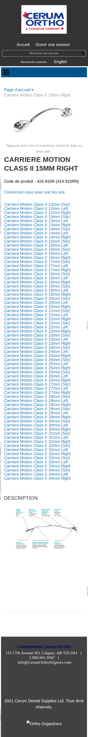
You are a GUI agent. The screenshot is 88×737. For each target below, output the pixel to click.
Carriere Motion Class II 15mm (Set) (37, 241)
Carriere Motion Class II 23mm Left (36, 339)
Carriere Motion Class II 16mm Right (37, 257)
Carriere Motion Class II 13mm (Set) (37, 216)
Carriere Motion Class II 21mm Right (37, 319)
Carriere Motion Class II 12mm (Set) (37, 204)
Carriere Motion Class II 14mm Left (36, 233)
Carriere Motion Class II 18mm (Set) (37, 274)
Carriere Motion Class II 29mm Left (36, 413)
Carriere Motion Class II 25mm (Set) (37, 359)
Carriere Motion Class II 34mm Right (37, 478)
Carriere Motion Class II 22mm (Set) (37, 323)
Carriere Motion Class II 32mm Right (37, 453)
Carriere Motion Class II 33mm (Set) (37, 458)
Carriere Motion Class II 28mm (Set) (37, 396)
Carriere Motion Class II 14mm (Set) (37, 229)
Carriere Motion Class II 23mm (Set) (37, 335)
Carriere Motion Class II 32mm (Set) (37, 445)
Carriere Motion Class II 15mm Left (36, 245)
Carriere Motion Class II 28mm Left (36, 400)
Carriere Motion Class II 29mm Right (37, 417)
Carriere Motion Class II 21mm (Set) (37, 310)
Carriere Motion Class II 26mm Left (36, 376)
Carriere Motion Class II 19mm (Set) (37, 286)
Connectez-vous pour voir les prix (34, 192)
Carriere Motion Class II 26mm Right (37, 380)
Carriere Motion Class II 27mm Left (36, 388)
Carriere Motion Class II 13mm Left (36, 220)
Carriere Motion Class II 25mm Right (37, 368)
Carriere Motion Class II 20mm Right (37, 306)
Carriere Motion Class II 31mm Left (36, 437)
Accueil (23, 44)
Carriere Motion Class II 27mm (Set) (37, 384)
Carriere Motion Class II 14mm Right (37, 237)
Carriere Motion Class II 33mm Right (37, 466)
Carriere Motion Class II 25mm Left (36, 364)
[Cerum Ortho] (44, 19)
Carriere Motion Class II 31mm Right (37, 441)
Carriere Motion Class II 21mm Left (36, 314)
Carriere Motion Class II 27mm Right (37, 392)
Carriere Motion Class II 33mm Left (36, 462)
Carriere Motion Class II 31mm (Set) (37, 433)
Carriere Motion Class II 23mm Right (37, 343)
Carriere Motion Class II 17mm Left (36, 265)
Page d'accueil (17, 89)
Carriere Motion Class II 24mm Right (37, 355)
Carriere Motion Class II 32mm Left (36, 449)
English (60, 61)
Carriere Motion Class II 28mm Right (37, 404)
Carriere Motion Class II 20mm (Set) (37, 298)
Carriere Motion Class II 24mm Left (36, 351)
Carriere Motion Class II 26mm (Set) (37, 372)
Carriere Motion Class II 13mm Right (37, 225)
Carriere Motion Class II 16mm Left (36, 253)
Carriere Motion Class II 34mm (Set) (37, 470)
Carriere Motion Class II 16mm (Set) (37, 249)
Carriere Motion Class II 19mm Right (37, 294)
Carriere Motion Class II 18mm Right (37, 282)
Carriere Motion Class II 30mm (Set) (37, 421)
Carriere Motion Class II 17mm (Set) (37, 261)
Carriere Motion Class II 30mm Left (36, 425)
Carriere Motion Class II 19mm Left (36, 290)
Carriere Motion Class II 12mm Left (36, 208)
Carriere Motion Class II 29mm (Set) (37, 409)
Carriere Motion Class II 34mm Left (36, 474)
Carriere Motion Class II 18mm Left (36, 278)
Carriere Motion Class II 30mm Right (37, 429)
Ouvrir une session (53, 44)
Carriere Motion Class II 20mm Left (36, 302)
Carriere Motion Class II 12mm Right (37, 212)
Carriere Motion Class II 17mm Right (37, 270)
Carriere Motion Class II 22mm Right (37, 331)
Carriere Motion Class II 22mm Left (36, 327)
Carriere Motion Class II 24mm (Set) (37, 347)
